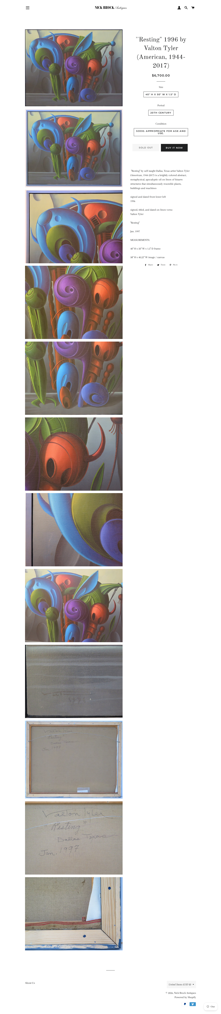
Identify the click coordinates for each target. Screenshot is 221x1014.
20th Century (160, 112)
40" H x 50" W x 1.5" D (161, 94)
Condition (161, 123)
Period (161, 105)
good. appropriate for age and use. (161, 132)
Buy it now (174, 147)
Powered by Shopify (185, 997)
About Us (30, 982)
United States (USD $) (180, 984)
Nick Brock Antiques (185, 992)
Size (161, 87)
